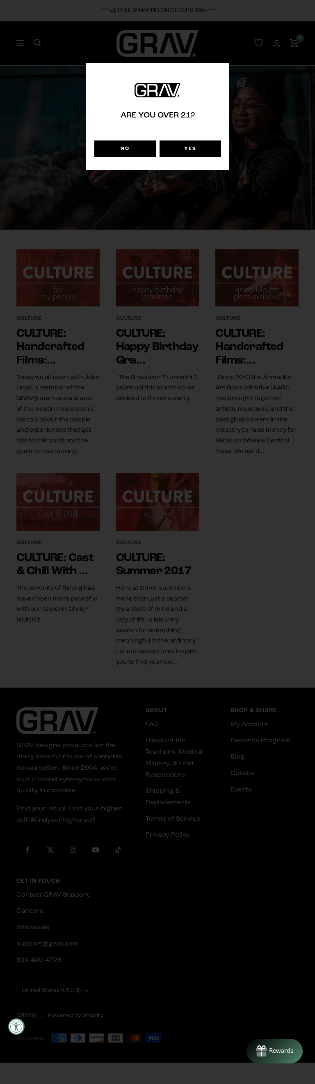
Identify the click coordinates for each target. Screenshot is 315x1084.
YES (190, 148)
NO (125, 148)
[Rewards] (275, 1051)
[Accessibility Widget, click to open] (16, 1026)
